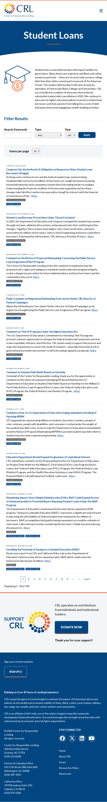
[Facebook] (62, 738)
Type (38, 129)
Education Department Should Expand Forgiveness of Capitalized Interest (48, 457)
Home (62, 750)
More (34, 195)
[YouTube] (91, 738)
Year (68, 129)
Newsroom (65, 773)
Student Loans (13, 204)
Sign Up (14, 671)
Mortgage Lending (15, 536)
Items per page (19, 151)
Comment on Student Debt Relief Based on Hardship (35, 372)
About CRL (65, 756)
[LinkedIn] (81, 738)
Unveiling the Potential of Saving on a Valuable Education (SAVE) (42, 549)
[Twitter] (72, 738)
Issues (62, 762)
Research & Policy (69, 767)
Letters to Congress (16, 439)
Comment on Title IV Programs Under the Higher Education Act (42, 331)
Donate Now (71, 627)
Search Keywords (15, 129)
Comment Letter (14, 281)
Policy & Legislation (16, 200)
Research (11, 532)
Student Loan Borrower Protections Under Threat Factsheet (40, 217)
